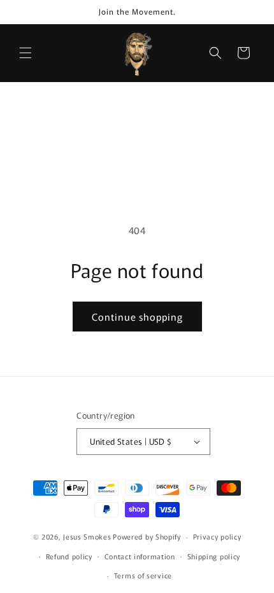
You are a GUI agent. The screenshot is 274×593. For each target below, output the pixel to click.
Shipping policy (214, 556)
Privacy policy (217, 536)
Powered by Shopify (147, 536)
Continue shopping (137, 316)
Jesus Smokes (87, 536)
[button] (25, 53)
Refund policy (69, 556)
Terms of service (143, 575)
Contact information (140, 556)
